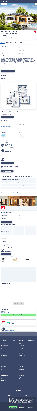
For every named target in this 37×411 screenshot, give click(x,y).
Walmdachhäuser (22, 355)
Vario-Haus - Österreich (8, 333)
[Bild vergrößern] (35, 108)
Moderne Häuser (4, 353)
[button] (34, 1)
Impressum (21, 372)
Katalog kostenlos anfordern (6, 222)
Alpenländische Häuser (5, 345)
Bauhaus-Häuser (4, 346)
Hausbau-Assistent (4, 377)
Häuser (3, 333)
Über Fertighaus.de (4, 367)
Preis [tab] (16, 42)
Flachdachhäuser (22, 353)
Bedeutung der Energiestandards (5, 126)
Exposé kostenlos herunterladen (8, 71)
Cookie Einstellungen (22, 367)
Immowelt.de (10, 393)
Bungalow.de (27, 395)
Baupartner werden (22, 377)
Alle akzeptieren (13, 407)
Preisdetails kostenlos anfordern (18, 314)
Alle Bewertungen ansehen (32, 236)
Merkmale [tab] (11, 42)
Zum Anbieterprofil (3, 195)
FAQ (2, 369)
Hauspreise (13, 340)
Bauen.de (27, 393)
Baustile (4, 340)
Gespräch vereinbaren (22, 378)
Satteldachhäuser (22, 352)
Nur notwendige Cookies (29, 407)
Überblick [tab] (2, 42)
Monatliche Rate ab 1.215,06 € (5, 312)
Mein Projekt (3, 381)
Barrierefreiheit (21, 369)
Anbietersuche (3, 380)
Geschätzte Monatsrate (8, 149)
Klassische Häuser (22, 346)
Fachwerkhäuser (21, 345)
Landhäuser (21, 348)
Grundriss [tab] (7, 42)
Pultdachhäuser (21, 356)
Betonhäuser (3, 348)
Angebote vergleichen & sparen (7, 171)
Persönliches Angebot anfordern (7, 162)
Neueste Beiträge (31, 340)
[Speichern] (36, 4)
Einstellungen (21, 407)
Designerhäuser (21, 343)
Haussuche (3, 378)
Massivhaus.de (10, 395)
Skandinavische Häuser (5, 356)
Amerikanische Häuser (4, 343)
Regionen (21, 340)
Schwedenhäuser (4, 355)
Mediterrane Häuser (4, 352)
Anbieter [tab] (20, 42)
